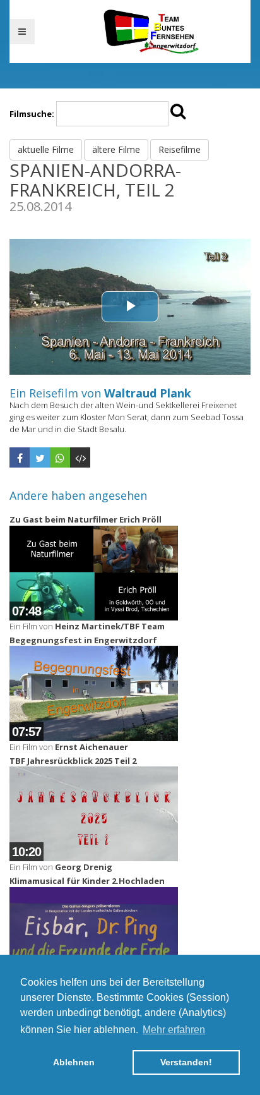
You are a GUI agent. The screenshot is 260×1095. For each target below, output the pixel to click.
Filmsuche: (31, 113)
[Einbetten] (80, 457)
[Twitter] (40, 457)
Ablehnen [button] (74, 1062)
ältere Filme (116, 149)
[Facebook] (19, 457)
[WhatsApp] (60, 457)
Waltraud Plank (147, 393)
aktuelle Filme (46, 149)
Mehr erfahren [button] (174, 1029)
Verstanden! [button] (186, 1062)
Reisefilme (179, 149)
